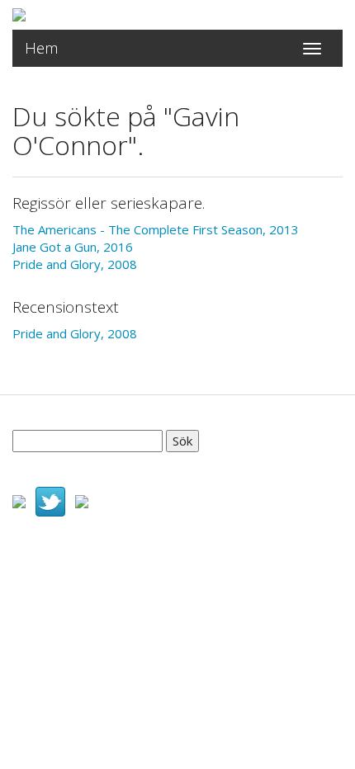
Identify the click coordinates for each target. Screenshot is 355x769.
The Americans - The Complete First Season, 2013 (155, 229)
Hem (42, 48)
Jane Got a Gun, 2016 (72, 246)
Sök (182, 440)
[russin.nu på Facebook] (19, 500)
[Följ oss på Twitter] (50, 500)
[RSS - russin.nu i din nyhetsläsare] (81, 500)
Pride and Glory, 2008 (74, 264)
